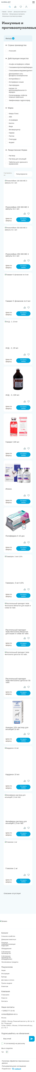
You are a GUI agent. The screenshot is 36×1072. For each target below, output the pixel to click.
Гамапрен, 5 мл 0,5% (15, 583)
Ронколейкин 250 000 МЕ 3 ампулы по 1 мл (17, 255)
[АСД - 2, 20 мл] (18, 332)
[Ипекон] (18, 473)
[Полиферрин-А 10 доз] (18, 520)
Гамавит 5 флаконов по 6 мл (18, 301)
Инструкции (5, 973)
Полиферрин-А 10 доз (15, 536)
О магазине (5, 995)
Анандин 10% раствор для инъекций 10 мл (17, 728)
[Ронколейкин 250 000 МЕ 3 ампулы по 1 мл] (18, 238)
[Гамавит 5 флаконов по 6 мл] (18, 285)
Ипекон (9, 489)
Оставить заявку (23, 219)
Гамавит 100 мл (12, 442)
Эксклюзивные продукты (9, 962)
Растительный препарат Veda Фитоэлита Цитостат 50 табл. (18, 680)
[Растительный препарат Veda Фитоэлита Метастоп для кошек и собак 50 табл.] (18, 614)
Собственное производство (6, 952)
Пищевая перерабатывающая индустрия (8, 944)
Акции (3, 970)
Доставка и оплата (7, 980)
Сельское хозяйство (8, 936)
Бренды (4, 977)
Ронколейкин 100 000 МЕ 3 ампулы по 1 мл (17, 208)
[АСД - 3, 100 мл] (18, 379)
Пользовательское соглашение (14, 1066)
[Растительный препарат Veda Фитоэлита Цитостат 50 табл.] (18, 663)
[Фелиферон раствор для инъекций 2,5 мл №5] (18, 806)
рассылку (21, 1043)
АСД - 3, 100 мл (12, 395)
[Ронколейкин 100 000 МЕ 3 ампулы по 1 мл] (18, 191)
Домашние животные (8, 939)
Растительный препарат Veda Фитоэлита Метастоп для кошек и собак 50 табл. (17, 631)
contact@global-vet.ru (9, 1014)
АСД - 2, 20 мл (12, 348)
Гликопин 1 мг (12, 868)
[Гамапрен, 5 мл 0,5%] (18, 567)
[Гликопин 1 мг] (18, 853)
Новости (4, 998)
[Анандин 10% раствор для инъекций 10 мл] (18, 712)
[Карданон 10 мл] (18, 759)
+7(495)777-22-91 (8, 1011)
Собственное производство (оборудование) (6, 957)
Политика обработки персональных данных (15, 1062)
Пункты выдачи (6, 983)
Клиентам (4, 986)
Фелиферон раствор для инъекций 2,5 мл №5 (16, 822)
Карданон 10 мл (12, 774)
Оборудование (6, 948)
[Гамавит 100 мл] (18, 426)
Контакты (4, 1001)
